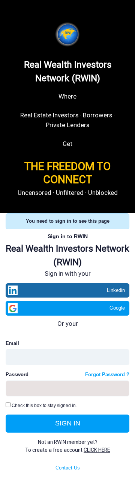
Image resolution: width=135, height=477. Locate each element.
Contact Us (68, 468)
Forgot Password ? (107, 374)
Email (12, 343)
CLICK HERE (97, 450)
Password (17, 374)
